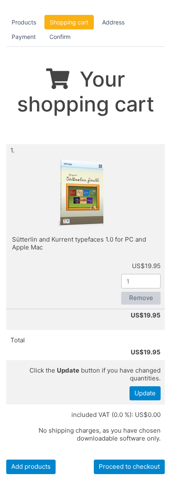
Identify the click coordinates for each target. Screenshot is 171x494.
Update (145, 393)
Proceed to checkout (129, 466)
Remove (141, 298)
